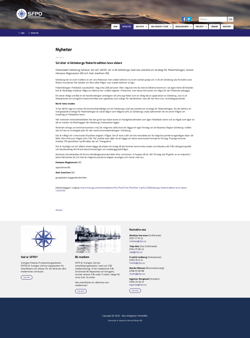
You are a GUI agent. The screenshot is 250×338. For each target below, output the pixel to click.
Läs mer (26, 277)
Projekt (200, 27)
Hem (115, 27)
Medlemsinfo (182, 27)
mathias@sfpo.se (137, 241)
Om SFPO (140, 27)
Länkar (214, 27)
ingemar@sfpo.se (138, 284)
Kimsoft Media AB (135, 320)
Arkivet (59, 210)
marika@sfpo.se (137, 273)
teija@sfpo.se (136, 252)
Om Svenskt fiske (159, 27)
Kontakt (227, 27)
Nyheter (126, 27)
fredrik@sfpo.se (137, 263)
